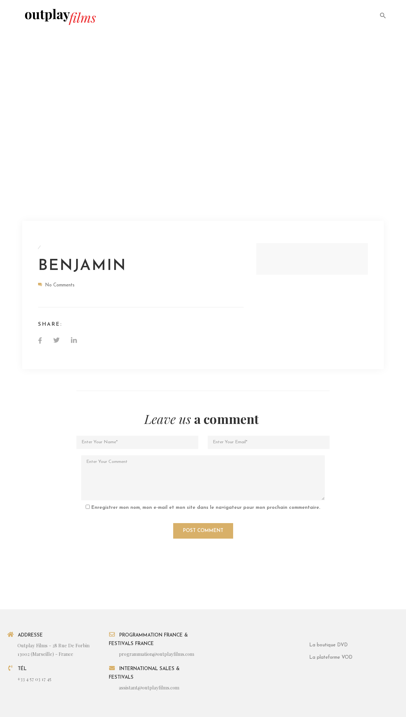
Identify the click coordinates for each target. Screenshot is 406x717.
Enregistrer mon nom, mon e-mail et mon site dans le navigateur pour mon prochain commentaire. (205, 507)
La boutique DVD (328, 645)
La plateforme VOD (330, 657)
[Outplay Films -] (60, 16)
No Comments (60, 285)
